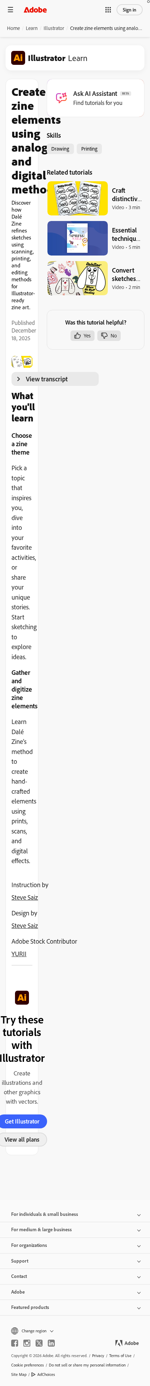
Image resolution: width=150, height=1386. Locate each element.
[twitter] (39, 1343)
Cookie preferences (27, 1365)
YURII (19, 954)
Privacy (98, 1355)
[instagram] (26, 1343)
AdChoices (46, 1374)
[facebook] (14, 1343)
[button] (108, 9)
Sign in (129, 10)
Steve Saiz (25, 897)
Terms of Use (120, 1355)
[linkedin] (51, 1343)
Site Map (19, 1374)
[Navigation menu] (10, 9)
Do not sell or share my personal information (87, 1365)
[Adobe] (35, 9)
